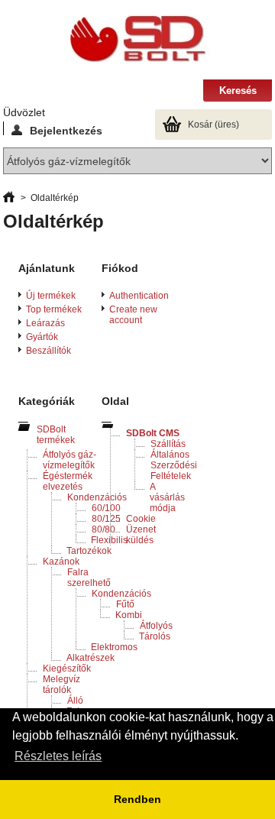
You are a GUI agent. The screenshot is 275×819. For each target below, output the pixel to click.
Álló (75, 700)
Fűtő (125, 604)
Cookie (141, 518)
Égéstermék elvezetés (67, 481)
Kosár (213, 124)
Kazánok (61, 561)
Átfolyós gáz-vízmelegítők (69, 460)
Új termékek (51, 295)
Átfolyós (156, 625)
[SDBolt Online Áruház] (137, 39)
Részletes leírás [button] (58, 755)
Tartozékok (89, 550)
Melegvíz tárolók (61, 684)
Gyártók (42, 337)
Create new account (133, 314)
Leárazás (45, 323)
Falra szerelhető (89, 577)
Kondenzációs (97, 497)
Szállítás (168, 444)
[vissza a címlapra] (9, 198)
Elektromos (114, 647)
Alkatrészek (90, 657)
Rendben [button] (137, 799)
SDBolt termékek (56, 434)
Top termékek (54, 309)
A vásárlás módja (167, 497)
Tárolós (154, 636)
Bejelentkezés (66, 130)
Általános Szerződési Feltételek (173, 465)
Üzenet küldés (141, 534)
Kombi (128, 615)
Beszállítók (48, 350)
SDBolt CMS (153, 433)
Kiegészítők (67, 668)
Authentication (139, 295)
